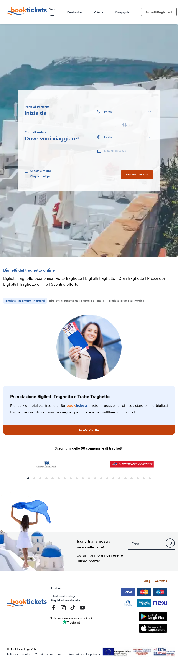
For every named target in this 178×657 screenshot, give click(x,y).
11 (89, 478)
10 (83, 478)
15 (113, 478)
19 (137, 478)
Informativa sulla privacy (83, 654)
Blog (147, 580)
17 (125, 478)
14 (107, 478)
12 (95, 478)
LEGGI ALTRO (89, 429)
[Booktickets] (28, 14)
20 (143, 478)
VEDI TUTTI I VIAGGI (137, 174)
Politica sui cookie (19, 654)
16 (119, 478)
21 (149, 478)
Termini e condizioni (48, 654)
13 (101, 478)
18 (131, 478)
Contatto (161, 580)
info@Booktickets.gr (63, 596)
